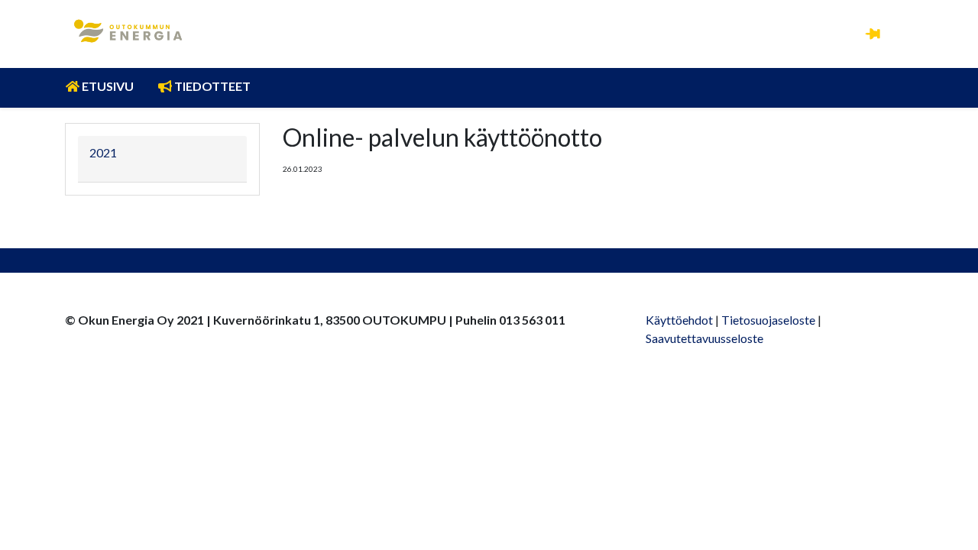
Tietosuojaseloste (768, 319)
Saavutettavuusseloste (704, 338)
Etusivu (106, 86)
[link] (128, 31)
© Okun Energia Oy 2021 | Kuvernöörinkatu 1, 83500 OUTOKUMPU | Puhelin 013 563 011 (315, 319)
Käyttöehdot (679, 319)
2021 (103, 152)
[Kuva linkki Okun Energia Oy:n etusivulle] (128, 21)
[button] (872, 33)
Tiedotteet (211, 86)
